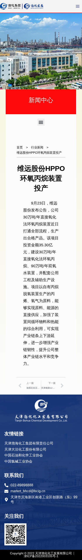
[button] (41, 122)
